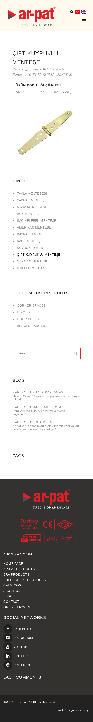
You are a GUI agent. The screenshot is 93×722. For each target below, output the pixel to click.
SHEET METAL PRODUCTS (24, 580)
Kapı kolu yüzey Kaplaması (39, 392)
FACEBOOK (22, 629)
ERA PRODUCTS (16, 574)
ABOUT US (11, 591)
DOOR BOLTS (28, 319)
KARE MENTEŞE (30, 241)
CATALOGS (12, 585)
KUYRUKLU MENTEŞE (34, 248)
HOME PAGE (13, 563)
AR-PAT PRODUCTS (19, 569)
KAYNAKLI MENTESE (33, 234)
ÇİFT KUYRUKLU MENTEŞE (38, 254)
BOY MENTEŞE (29, 214)
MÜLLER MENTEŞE (32, 268)
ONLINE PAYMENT (17, 607)
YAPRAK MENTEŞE (32, 200)
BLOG (8, 596)
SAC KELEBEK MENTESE (36, 220)
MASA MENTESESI (31, 207)
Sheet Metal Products (48, 69)
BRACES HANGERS (32, 326)
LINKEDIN (20, 656)
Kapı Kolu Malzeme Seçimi (38, 407)
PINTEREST (22, 665)
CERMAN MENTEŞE (32, 261)
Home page (20, 69)
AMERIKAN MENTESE (34, 227)
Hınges (18, 74)
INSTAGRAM (22, 638)
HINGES (24, 312)
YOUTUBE (20, 647)
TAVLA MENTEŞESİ (32, 193)
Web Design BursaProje (74, 710)
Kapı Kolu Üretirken (32, 422)
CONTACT (11, 601)
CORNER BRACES (31, 305)
